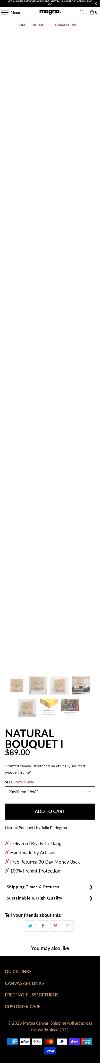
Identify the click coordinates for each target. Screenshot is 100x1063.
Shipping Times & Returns (33, 886)
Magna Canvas (36, 1023)
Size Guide (25, 782)
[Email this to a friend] (68, 926)
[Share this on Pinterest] (55, 926)
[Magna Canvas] (50, 12)
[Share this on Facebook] (43, 926)
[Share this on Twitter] (30, 926)
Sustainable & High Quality (34, 897)
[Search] (82, 12)
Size (19, 782)
